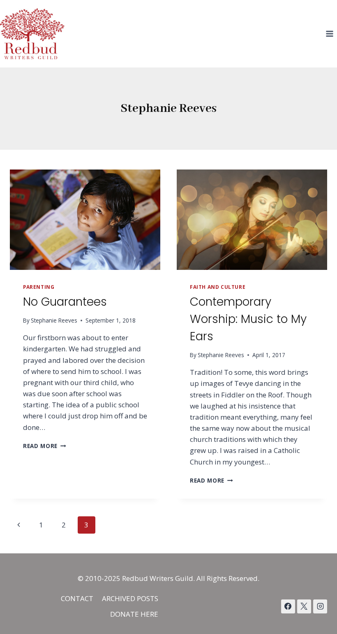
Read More (44, 446)
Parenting (38, 286)
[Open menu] (329, 33)
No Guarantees (65, 302)
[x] (288, 606)
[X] (304, 606)
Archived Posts (130, 598)
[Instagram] (320, 606)
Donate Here (134, 614)
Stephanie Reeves (54, 320)
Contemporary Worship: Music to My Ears (248, 319)
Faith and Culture (217, 286)
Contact (77, 598)
